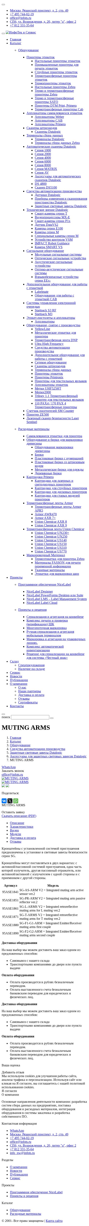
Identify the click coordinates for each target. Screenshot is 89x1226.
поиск (6, 717)
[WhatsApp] (15, 800)
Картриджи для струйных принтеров (61, 488)
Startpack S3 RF (45, 310)
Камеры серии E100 (49, 228)
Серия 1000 (43, 150)
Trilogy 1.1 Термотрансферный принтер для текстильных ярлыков (59, 397)
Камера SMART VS (49, 247)
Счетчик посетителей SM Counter (50, 411)
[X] (9, 800)
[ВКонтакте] (4, 800)
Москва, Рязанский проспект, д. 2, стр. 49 (39, 10)
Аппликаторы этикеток (51, 384)
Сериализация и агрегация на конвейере (55, 616)
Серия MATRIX (46, 169)
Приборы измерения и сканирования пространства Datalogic (61, 200)
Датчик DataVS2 (46, 224)
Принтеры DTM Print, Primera (56, 105)
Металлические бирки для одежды (59, 469)
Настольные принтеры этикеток (57, 61)
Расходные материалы (25, 1213)
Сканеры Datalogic (48, 131)
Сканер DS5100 (46, 187)
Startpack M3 (43, 314)
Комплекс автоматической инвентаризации (45, 648)
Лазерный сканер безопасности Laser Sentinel (52, 420)
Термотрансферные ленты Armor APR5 (58, 508)
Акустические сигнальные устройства (53, 263)
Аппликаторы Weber (49, 116)
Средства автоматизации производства (54, 191)
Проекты (16, 577)
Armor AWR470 (46, 514)
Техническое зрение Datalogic (47, 210)
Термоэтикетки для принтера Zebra (59, 559)
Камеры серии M (47, 232)
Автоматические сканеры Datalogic (51, 146)
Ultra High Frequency (49, 344)
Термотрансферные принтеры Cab (59, 109)
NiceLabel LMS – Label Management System (56, 599)
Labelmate (41, 291)
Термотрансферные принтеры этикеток (56, 77)
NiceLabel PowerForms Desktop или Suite (54, 595)
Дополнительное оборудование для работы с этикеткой (60, 356)
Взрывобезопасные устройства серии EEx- (56, 278)
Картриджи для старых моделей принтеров (57, 497)
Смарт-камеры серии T (51, 213)
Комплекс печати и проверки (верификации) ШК (47, 622)
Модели (15, 834)
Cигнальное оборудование (45, 250)
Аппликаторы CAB (49, 120)
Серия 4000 (43, 157)
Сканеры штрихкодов (41, 128)
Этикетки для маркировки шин (57, 573)
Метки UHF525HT (48, 388)
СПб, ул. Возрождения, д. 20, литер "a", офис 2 (43, 21)
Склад (14, 661)
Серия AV (42, 172)
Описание (17, 823)
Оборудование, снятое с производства (53, 325)
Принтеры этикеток (40, 57)
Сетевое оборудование (51, 362)
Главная (15, 39)
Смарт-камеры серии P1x (52, 221)
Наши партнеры (29, 691)
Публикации (19, 680)
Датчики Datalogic (47, 195)
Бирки (39, 454)
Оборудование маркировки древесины (54, 449)
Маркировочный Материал (45, 555)
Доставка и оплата (31, 695)
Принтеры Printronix (49, 377)
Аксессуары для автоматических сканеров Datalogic (58, 178)
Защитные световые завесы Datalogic (61, 206)
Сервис (15, 672)
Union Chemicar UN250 (51, 536)
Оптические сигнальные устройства (60, 258)
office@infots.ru (20, 18)
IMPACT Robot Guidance (52, 243)
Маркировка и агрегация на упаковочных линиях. (55, 641)
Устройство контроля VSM (54, 239)
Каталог (15, 43)
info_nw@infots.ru (22, 1153)
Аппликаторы (45, 321)
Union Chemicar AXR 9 (51, 525)
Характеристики (21, 826)
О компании (18, 683)
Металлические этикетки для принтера (55, 334)
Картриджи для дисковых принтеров (61, 492)
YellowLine (42, 329)
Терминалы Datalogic (49, 139)
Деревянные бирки (48, 473)
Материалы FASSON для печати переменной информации (58, 564)
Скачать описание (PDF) (19, 816)
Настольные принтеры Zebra (55, 87)
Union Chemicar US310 (51, 547)
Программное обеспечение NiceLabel (36, 1192)
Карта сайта (54, 1220)
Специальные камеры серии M (56, 236)
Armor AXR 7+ (45, 518)
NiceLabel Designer (39, 591)
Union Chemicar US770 (51, 551)
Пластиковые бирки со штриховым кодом (59, 464)
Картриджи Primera (40, 477)
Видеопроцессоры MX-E (52, 217)
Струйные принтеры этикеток (56, 72)
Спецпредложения (31, 665)
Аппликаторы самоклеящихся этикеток (54, 113)
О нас (22, 687)
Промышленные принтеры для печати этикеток (56, 66)
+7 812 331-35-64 (22, 25)
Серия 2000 (43, 154)
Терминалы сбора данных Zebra (57, 143)
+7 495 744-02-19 (22, 14)
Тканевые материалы (50, 570)
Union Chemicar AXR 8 (51, 521)
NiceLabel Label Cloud (41, 602)
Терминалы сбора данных (44, 135)
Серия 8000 (43, 165)
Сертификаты (28, 702)
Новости (16, 676)
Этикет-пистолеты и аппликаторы (50, 317)
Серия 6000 (43, 161)
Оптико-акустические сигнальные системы (59, 271)
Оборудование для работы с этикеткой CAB (54, 297)
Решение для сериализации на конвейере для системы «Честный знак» (55, 655)
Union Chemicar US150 (51, 544)
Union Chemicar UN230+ (52, 533)
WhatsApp (9, 767)
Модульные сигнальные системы (58, 254)
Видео (14, 830)
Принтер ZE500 (37, 414)
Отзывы (24, 698)
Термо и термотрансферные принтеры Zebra (54, 92)
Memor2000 (43, 392)
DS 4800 (41, 183)
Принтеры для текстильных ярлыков (61, 381)
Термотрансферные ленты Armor (49, 503)
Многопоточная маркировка (46, 628)
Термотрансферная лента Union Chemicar (55, 529)
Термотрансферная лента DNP (56, 340)
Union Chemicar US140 (51, 540)
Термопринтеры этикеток (53, 83)
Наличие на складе (31, 669)
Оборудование (20, 1210)
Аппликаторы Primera (50, 124)
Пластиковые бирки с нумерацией (59, 458)
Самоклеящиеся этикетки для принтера (54, 436)
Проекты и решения (24, 1196)
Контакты (17, 706)
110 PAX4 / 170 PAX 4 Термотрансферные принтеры (56, 405)
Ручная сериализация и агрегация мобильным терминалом (50, 633)
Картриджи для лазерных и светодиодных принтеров (54, 482)
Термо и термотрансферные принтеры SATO (54, 100)
